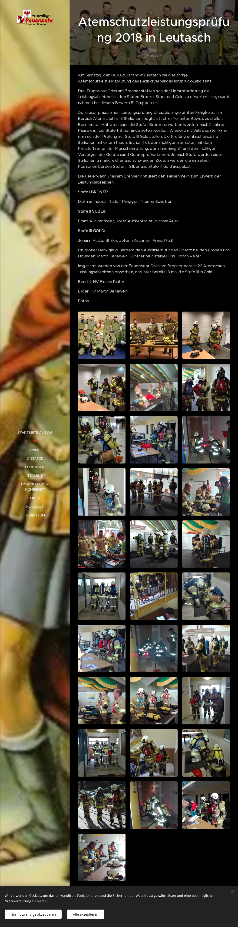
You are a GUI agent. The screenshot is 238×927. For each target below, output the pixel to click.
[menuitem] (34, 432)
